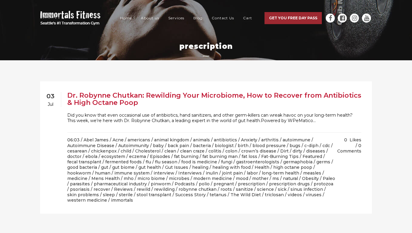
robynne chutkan (198, 189)
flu (148, 162)
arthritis (270, 140)
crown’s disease (258, 151)
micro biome (151, 178)
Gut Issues (176, 167)
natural (290, 178)
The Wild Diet (245, 194)
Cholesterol (147, 151)
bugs (295, 145)
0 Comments (349, 148)
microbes (179, 178)
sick (282, 189)
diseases (315, 151)
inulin (212, 173)
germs (323, 162)
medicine (77, 178)
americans (139, 140)
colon (231, 151)
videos (295, 194)
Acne (118, 140)
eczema (137, 156)
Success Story (190, 194)
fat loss (249, 156)
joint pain (232, 173)
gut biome (123, 167)
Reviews (123, 189)
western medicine (87, 200)
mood (242, 178)
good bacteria (82, 167)
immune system (132, 173)
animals (201, 140)
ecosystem (113, 156)
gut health (149, 167)
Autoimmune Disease (90, 145)
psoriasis (80, 189)
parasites (80, 184)
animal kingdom (171, 140)
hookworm (79, 173)
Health (262, 167)
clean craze (192, 151)
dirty (297, 151)
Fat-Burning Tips (280, 156)
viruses (314, 194)
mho (129, 178)
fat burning (186, 156)
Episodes (160, 156)
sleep (109, 194)
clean (170, 151)
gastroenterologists (257, 162)
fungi (226, 162)
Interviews (190, 173)
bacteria (202, 145)
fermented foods (123, 162)
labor (252, 173)
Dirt (284, 151)
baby (158, 145)
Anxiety (249, 140)
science (265, 189)
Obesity (310, 178)
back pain (178, 145)
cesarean (77, 151)
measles (312, 173)
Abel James (96, 140)
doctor (74, 156)
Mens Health (105, 178)
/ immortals (120, 200)
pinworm (161, 184)
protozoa (323, 184)
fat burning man (220, 156)
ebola (91, 156)
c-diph (311, 145)
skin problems (83, 194)
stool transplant (154, 194)
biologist (224, 145)
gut (104, 167)
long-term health (280, 173)
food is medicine (199, 162)
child (126, 151)
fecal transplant (84, 162)
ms (275, 178)
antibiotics (225, 140)
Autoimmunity (133, 145)
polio (204, 184)
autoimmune (296, 140)
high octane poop (292, 167)
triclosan (274, 194)
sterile (126, 194)
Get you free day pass (293, 18)
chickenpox (104, 151)
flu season (166, 162)
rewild (143, 189)
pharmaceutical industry (120, 184)
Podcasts (185, 184)
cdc (326, 145)
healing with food (231, 167)
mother (260, 178)
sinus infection (306, 189)
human (102, 173)
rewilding (164, 189)
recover (101, 189)
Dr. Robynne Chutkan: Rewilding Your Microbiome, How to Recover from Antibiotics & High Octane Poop (214, 99)
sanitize (244, 189)
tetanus (218, 194)
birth (243, 145)
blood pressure (269, 145)
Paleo (329, 178)
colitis (214, 151)
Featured (312, 156)
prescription (251, 184)
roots (226, 189)
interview (164, 173)
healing (200, 167)
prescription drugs (289, 184)
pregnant (224, 184)
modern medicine (212, 178)
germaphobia (297, 162)
